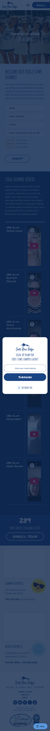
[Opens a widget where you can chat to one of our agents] (40, 726)
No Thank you (25, 387)
